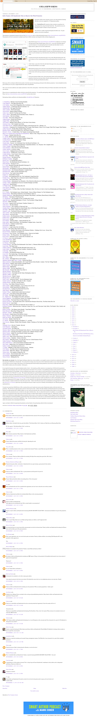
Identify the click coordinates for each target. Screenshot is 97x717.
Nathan (7, 645)
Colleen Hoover (6, 152)
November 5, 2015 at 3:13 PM (14, 488)
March (74, 350)
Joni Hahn (5, 209)
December (75, 326)
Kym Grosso (6, 236)
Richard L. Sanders (7, 312)
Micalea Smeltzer (7, 271)
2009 (73, 364)
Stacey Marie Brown (8, 342)
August (74, 342)
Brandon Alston (6, 130)
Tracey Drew (8, 446)
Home (35, 688)
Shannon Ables (6, 331)
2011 (73, 360)
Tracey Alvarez (6, 357)
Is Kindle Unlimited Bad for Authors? (82, 147)
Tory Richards (6, 355)
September (75, 340)
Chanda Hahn (6, 143)
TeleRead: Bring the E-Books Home (77, 416)
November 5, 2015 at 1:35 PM (14, 428)
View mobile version (34, 691)
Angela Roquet (6, 119)
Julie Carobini (6, 212)
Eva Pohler (5, 176)
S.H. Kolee (5, 319)
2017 (73, 321)
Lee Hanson (5, 242)
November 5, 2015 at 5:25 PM (14, 550)
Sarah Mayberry (6, 326)
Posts (73, 128)
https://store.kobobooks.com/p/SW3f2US (56, 35)
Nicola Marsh (6, 287)
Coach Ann (8, 660)
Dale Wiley (5, 155)
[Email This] (30, 405)
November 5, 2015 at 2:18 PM (14, 481)
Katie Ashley (6, 222)
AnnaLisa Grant (6, 124)
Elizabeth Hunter (7, 170)
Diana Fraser (6, 162)
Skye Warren (6, 339)
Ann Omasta (6, 122)
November (75, 328)
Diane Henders (6, 163)
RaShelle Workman (7, 306)
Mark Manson (6, 263)
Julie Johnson (6, 214)
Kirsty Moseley (6, 230)
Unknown (8, 439)
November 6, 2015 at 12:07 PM (14, 641)
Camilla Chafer (6, 138)
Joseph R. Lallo (6, 211)
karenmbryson (9, 636)
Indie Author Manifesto (79, 227)
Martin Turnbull (6, 265)
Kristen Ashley (6, 235)
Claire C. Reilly (17, 260)
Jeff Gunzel (5, 203)
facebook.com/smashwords (76, 67)
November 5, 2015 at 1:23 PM (14, 417)
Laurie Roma (6, 241)
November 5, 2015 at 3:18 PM (14, 496)
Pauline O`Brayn (7, 292)
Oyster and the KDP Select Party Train (82, 167)
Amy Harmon (6, 116)
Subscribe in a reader (74, 300)
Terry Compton (6, 353)
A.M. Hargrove (6, 103)
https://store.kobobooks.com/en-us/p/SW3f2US (17, 94)
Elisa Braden (6, 168)
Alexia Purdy (6, 111)
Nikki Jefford (6, 290)
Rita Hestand (6, 314)
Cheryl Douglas (7, 146)
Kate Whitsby (6, 220)
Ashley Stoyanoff (7, 128)
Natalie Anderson (7, 281)
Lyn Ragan (5, 255)
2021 (73, 313)
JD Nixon (5, 201)
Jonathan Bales (6, 208)
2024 (73, 307)
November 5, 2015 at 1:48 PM (14, 466)
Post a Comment (6, 686)
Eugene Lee (5, 174)
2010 (73, 362)
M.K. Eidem (6, 257)
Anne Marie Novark (7, 125)
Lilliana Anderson (7, 247)
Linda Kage (5, 250)
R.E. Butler (5, 295)
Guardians (72, 375)
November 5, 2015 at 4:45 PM (14, 543)
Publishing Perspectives (75, 421)
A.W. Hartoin (6, 105)
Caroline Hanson (7, 139)
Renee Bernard (6, 311)
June (74, 346)
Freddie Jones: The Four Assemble (77, 376)
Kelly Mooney (6, 223)
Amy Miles (5, 117)
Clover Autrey (6, 151)
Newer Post (5, 688)
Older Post (64, 688)
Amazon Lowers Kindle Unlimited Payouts (81, 335)
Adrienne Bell (6, 108)
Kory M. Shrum (6, 231)
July (74, 344)
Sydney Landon (6, 346)
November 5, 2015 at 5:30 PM (14, 570)
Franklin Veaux (6, 178)
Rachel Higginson (7, 298)
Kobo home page (28, 35)
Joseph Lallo (8, 413)
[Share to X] (33, 405)
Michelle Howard (7, 276)
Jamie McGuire (6, 200)
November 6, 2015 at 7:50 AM (14, 623)
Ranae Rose (5, 304)
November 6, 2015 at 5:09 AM (14, 598)
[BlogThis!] (32, 405)
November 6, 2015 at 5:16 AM (14, 605)
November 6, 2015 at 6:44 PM (14, 666)
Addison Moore (6, 106)
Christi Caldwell (6, 149)
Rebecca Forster (6, 309)
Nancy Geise (6, 279)
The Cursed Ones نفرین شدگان (76, 378)
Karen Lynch (6, 219)
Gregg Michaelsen (7, 189)
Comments (74, 131)
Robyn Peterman (7, 315)
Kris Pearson (6, 233)
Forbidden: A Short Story (75, 373)
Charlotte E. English (7, 144)
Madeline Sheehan (7, 260)
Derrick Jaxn (6, 160)
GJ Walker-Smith (7, 185)
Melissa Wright (6, 268)
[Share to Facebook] (35, 405)
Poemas (72, 380)
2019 (73, 317)
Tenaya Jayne (6, 352)
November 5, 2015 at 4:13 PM (14, 521)
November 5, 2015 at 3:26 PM (14, 514)
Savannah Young (7, 328)
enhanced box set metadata (9, 382)
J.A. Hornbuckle (7, 198)
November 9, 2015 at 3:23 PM (14, 673)
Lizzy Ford (5, 254)
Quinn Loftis (6, 293)
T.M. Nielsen (6, 349)
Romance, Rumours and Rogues (12, 462)
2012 (73, 358)
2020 (73, 315)
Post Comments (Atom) (13, 695)
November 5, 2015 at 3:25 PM (14, 505)
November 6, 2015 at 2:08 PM (14, 656)
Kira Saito (5, 228)
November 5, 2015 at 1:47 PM (14, 451)
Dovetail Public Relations (85, 432)
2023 (73, 309)
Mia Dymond (6, 269)
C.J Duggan (5, 135)
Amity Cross (6, 113)
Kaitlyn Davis (6, 217)
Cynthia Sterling (6, 154)
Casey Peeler (6, 141)
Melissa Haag (6, 266)
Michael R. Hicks (7, 273)
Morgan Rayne (6, 277)
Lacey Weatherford (7, 239)
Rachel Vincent (6, 303)
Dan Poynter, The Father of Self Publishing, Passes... (83, 333)
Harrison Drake (6, 193)
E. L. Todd (5, 165)
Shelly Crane (6, 336)
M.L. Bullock (6, 258)
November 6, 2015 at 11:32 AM (14, 632)
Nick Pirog (5, 284)
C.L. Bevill (5, 136)
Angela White (6, 121)
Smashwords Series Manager (19, 377)
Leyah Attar (5, 246)
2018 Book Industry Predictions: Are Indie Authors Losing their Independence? (83, 205)
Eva (7, 484)
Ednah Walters (6, 166)
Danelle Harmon (7, 157)
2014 (73, 354)
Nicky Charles (6, 285)
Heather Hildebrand (7, 195)
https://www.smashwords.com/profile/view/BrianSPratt (16, 133)
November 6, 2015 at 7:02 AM (14, 614)
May (74, 348)
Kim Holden (6, 225)
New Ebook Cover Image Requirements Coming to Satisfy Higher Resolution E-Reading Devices (84, 217)
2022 (73, 311)
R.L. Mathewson (7, 296)
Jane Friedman (73, 417)
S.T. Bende (5, 320)
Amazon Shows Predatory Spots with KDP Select (84, 138)
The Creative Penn (74, 414)
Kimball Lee (6, 227)
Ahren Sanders (6, 109)
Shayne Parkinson (7, 334)
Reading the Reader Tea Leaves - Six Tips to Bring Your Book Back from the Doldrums (83, 175)
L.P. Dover (5, 238)
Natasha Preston (6, 282)
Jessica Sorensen (7, 206)
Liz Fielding (5, 252)
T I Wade (5, 347)
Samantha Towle (7, 325)
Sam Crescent (6, 322)
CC (6, 677)
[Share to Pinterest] (36, 405)
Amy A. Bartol (6, 114)
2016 (73, 322)
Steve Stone (5, 344)
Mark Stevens (9, 421)
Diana (7, 431)
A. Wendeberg (6, 101)
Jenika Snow (6, 204)
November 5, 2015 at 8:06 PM (14, 588)
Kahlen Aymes (6, 216)
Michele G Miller (7, 274)
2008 (73, 366)
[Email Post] (28, 405)
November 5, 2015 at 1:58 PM (14, 473)
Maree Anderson (7, 262)
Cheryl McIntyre (7, 147)
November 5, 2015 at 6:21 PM (14, 581)
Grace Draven (6, 187)
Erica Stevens (6, 173)
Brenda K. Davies (7, 132)
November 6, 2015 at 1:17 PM (14, 649)
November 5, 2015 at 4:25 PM (14, 531)
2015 (73, 324)
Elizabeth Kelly (6, 171)
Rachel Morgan (6, 300)
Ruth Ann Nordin (7, 317)
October (75, 338)
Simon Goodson (6, 338)
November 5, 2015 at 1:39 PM (14, 435)
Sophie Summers (7, 341)
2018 (73, 319)
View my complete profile (84, 434)
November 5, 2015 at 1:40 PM (14, 443)
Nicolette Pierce (6, 288)
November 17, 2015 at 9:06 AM (14, 682)
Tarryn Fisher (6, 350)
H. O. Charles (6, 192)
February (75, 352)
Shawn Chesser (6, 333)
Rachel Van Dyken (7, 301)
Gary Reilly (5, 179)
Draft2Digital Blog (74, 412)
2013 (73, 356)
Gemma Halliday (7, 181)
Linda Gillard (6, 249)
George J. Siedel (7, 182)
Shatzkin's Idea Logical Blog (76, 419)
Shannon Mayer (7, 330)
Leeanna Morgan (7, 244)
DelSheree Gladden (7, 159)
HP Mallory (5, 197)
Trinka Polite (8, 669)
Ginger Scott (6, 184)
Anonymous (6, 127)
